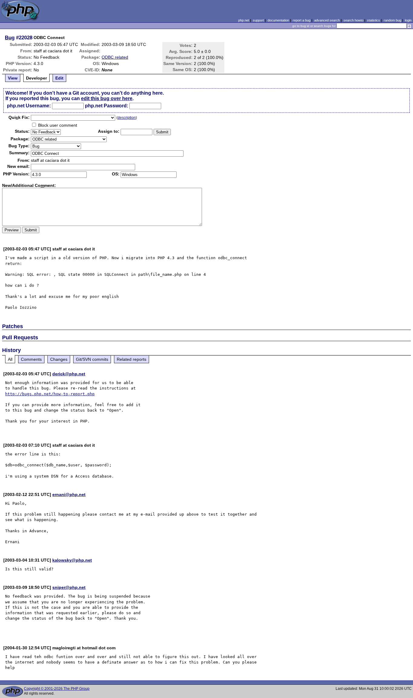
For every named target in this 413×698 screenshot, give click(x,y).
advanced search (327, 20)
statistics (373, 20)
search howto (353, 20)
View (13, 78)
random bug (392, 20)
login (408, 20)
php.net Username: (29, 105)
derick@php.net (68, 373)
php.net (243, 20)
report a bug (302, 20)
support (258, 20)
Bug (10, 37)
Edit (59, 78)
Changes (58, 359)
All (10, 359)
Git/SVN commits (92, 359)
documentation (278, 20)
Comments (31, 359)
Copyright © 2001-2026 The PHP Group (56, 689)
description (127, 118)
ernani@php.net (69, 494)
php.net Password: (106, 105)
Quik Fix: (19, 117)
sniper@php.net (69, 587)
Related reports (131, 359)
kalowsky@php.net (72, 560)
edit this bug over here (106, 98)
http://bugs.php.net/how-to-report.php (50, 394)
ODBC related (115, 57)
